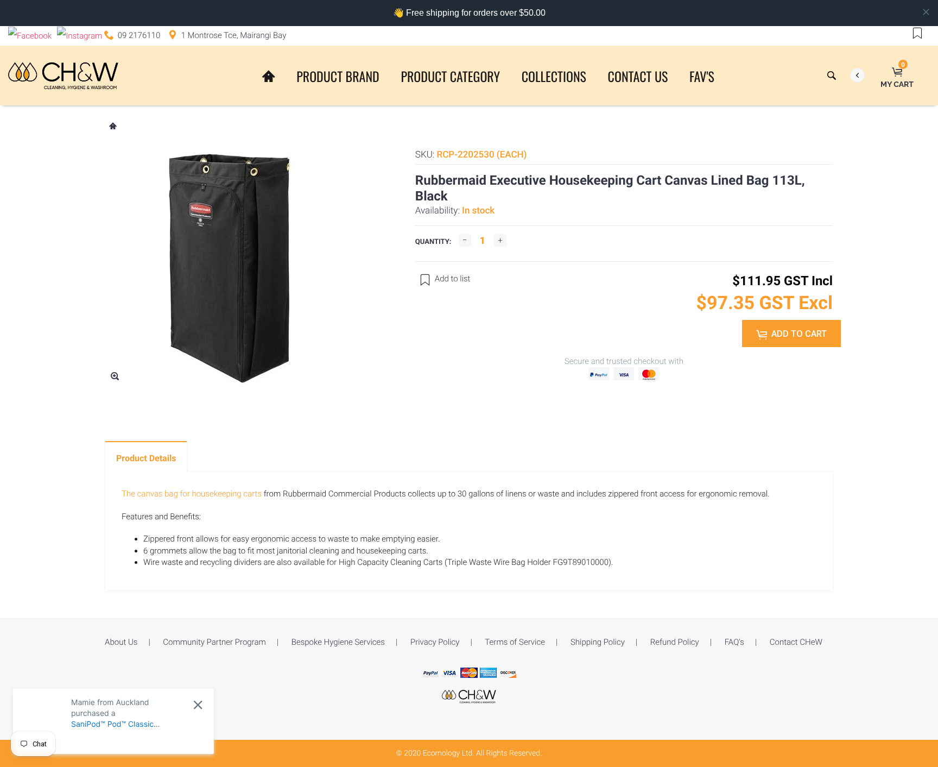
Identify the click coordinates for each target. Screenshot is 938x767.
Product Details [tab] (146, 458)
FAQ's (734, 642)
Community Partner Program (214, 642)
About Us (121, 642)
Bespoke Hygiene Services (338, 642)
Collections (554, 76)
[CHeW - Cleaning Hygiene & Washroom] (469, 696)
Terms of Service (515, 642)
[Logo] (63, 75)
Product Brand (337, 76)
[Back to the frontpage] (112, 127)
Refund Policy (674, 642)
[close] (198, 704)
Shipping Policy (598, 642)
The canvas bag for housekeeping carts (192, 494)
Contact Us (638, 76)
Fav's (701, 76)
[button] (917, 32)
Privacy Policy (434, 642)
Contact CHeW (796, 642)
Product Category (450, 76)
